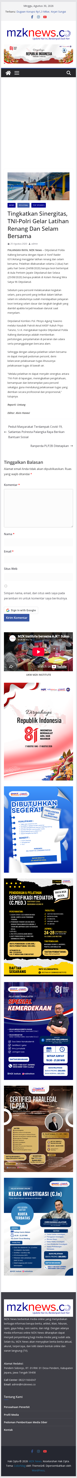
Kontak (8, 1429)
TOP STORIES (38, 205)
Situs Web (10, 569)
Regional (23, 205)
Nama (9, 534)
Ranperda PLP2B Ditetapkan (49, 446)
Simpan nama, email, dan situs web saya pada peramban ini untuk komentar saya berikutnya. (35, 595)
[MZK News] (8, 73)
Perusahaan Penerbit (17, 1407)
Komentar (12, 485)
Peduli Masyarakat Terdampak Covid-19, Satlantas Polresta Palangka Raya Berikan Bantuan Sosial (36, 432)
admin (34, 243)
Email (9, 551)
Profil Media (11, 1414)
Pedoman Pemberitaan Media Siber (25, 1422)
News (11, 205)
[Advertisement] (38, 128)
